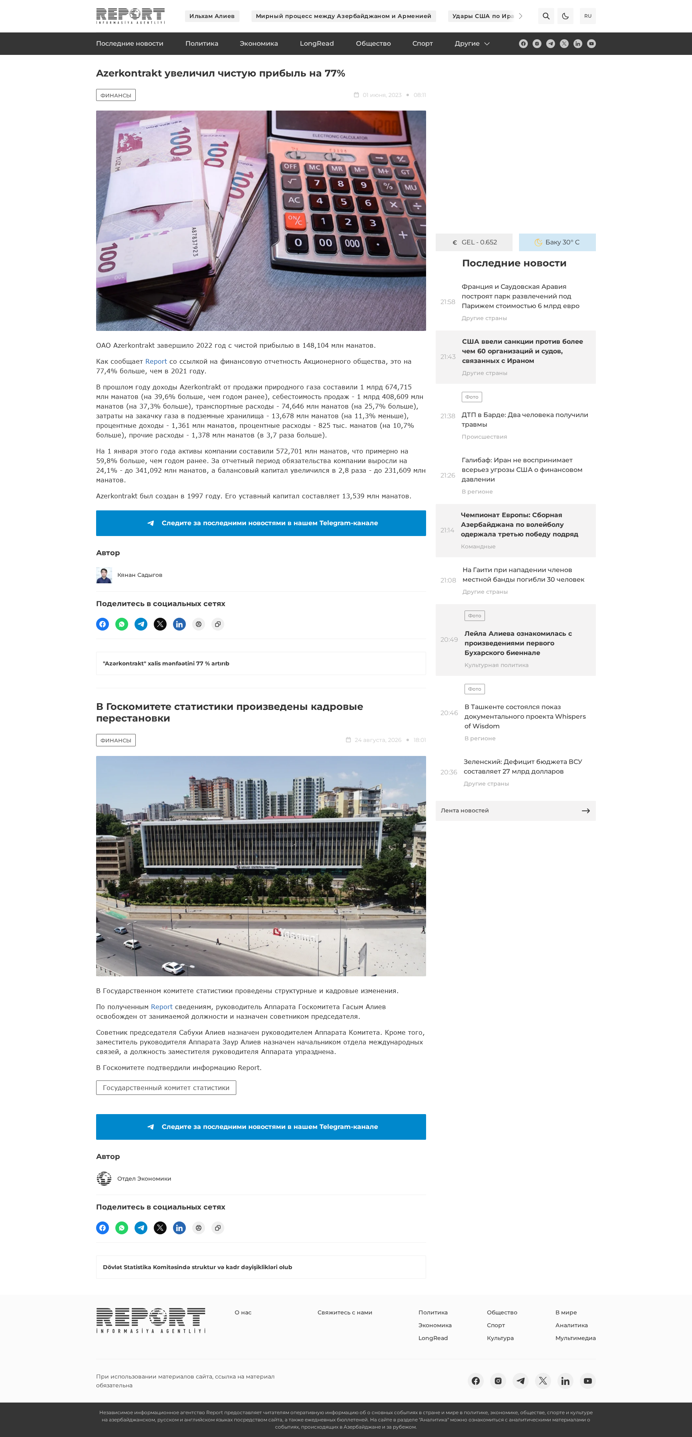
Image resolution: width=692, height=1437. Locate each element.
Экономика (435, 1325)
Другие (467, 43)
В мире (566, 1312)
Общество (502, 1312)
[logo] (130, 16)
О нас (243, 1312)
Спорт (496, 1325)
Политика (433, 1312)
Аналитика (571, 1325)
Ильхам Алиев (212, 16)
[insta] (537, 43)
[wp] (121, 624)
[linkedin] (577, 43)
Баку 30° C (562, 242)
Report (156, 361)
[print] (198, 624)
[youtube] (591, 43)
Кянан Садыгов (140, 574)
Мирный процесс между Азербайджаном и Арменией (344, 16)
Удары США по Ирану (487, 16)
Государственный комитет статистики (166, 1087)
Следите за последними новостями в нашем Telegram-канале (270, 523)
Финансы (116, 95)
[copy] (217, 624)
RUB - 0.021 (479, 242)
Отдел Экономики (144, 1178)
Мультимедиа (575, 1338)
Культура (500, 1338)
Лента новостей (465, 810)
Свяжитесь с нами (345, 1312)
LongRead (433, 1338)
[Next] (515, 16)
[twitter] (564, 43)
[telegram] (550, 43)
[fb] (523, 43)
